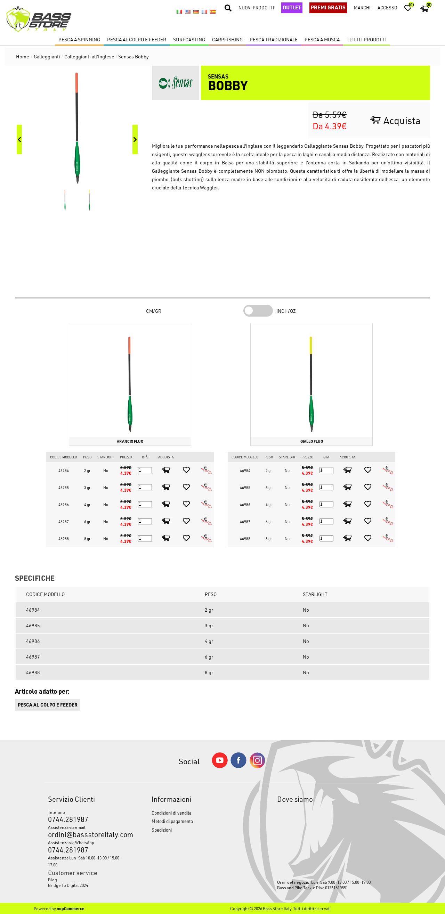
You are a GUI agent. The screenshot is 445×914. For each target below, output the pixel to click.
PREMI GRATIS (328, 7)
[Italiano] (179, 12)
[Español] (213, 12)
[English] (188, 12)
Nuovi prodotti (256, 7)
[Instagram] (257, 766)
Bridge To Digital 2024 (68, 885)
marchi (362, 7)
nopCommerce (70, 908)
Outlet (292, 7)
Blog (52, 879)
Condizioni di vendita (172, 813)
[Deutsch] (196, 12)
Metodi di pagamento (172, 821)
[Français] (204, 12)
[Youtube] (220, 766)
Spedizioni (162, 830)
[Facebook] (238, 766)
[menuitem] (86, 879)
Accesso (387, 7)
